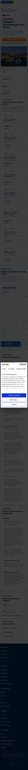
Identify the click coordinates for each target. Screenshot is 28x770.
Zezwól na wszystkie (14, 395)
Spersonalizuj (13, 399)
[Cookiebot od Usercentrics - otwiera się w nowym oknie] (19, 365)
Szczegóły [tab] (11, 369)
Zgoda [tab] (4, 369)
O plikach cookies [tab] (21, 369)
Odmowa (14, 404)
